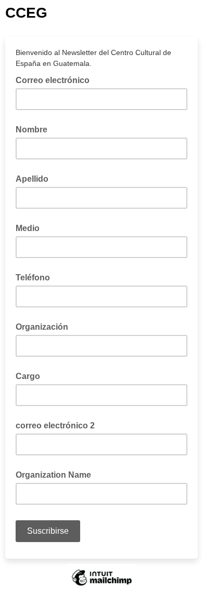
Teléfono (33, 277)
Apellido (32, 178)
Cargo (28, 376)
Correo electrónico (56, 79)
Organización (42, 326)
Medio (28, 228)
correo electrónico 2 (55, 425)
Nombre (31, 129)
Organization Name (53, 474)
